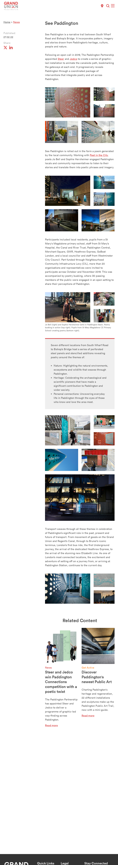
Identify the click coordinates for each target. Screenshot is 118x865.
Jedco (73, 59)
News (16, 22)
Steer (61, 59)
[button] (108, 5)
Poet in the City (99, 155)
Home (6, 22)
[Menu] (113, 5)
